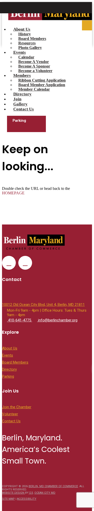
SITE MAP (8, 498)
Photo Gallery (30, 47)
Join (17, 99)
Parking (19, 120)
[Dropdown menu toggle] (87, 25)
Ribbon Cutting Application (42, 80)
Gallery (20, 104)
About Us (21, 29)
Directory (22, 94)
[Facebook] (9, 263)
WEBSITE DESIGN (13, 492)
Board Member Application (41, 85)
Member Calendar (34, 89)
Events (19, 52)
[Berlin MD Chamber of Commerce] (50, 15)
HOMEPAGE (13, 193)
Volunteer (10, 414)
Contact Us (23, 109)
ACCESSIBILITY (26, 498)
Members (22, 75)
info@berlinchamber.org (57, 320)
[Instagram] (25, 263)
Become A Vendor (33, 62)
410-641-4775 (19, 320)
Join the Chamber (16, 407)
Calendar (26, 57)
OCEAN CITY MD (44, 492)
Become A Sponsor (34, 66)
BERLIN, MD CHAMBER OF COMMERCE (53, 486)
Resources (27, 43)
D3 (31, 492)
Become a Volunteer (35, 71)
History (24, 34)
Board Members (32, 38)
